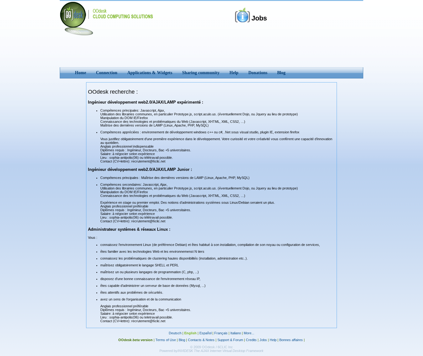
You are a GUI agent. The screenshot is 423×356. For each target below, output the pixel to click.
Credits (251, 340)
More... (249, 333)
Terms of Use (165, 340)
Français (221, 333)
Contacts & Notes (201, 340)
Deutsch (175, 333)
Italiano (235, 333)
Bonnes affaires (291, 340)
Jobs (263, 340)
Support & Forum (230, 340)
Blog (182, 340)
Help (273, 340)
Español (205, 333)
